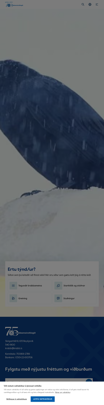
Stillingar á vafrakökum (16, 399)
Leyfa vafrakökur (42, 399)
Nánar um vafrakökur (62, 392)
